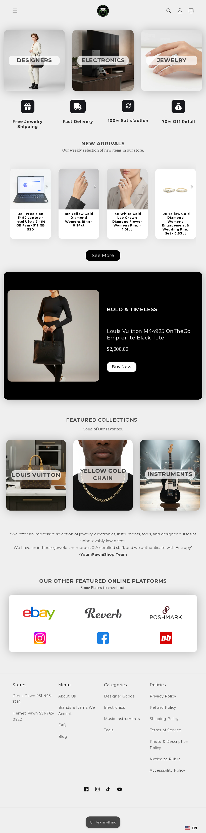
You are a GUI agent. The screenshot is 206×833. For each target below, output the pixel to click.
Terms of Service (165, 730)
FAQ (62, 725)
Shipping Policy (164, 719)
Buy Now (121, 367)
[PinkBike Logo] (166, 638)
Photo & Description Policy (169, 744)
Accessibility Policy (167, 770)
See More (103, 255)
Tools (109, 730)
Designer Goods (119, 696)
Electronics (114, 707)
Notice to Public (165, 759)
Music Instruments (122, 719)
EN (194, 827)
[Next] (46, 186)
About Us (67, 696)
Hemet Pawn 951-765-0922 (33, 716)
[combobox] (191, 828)
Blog (62, 736)
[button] (15, 10)
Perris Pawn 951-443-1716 (32, 698)
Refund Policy (163, 707)
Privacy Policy (163, 696)
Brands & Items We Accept (76, 710)
